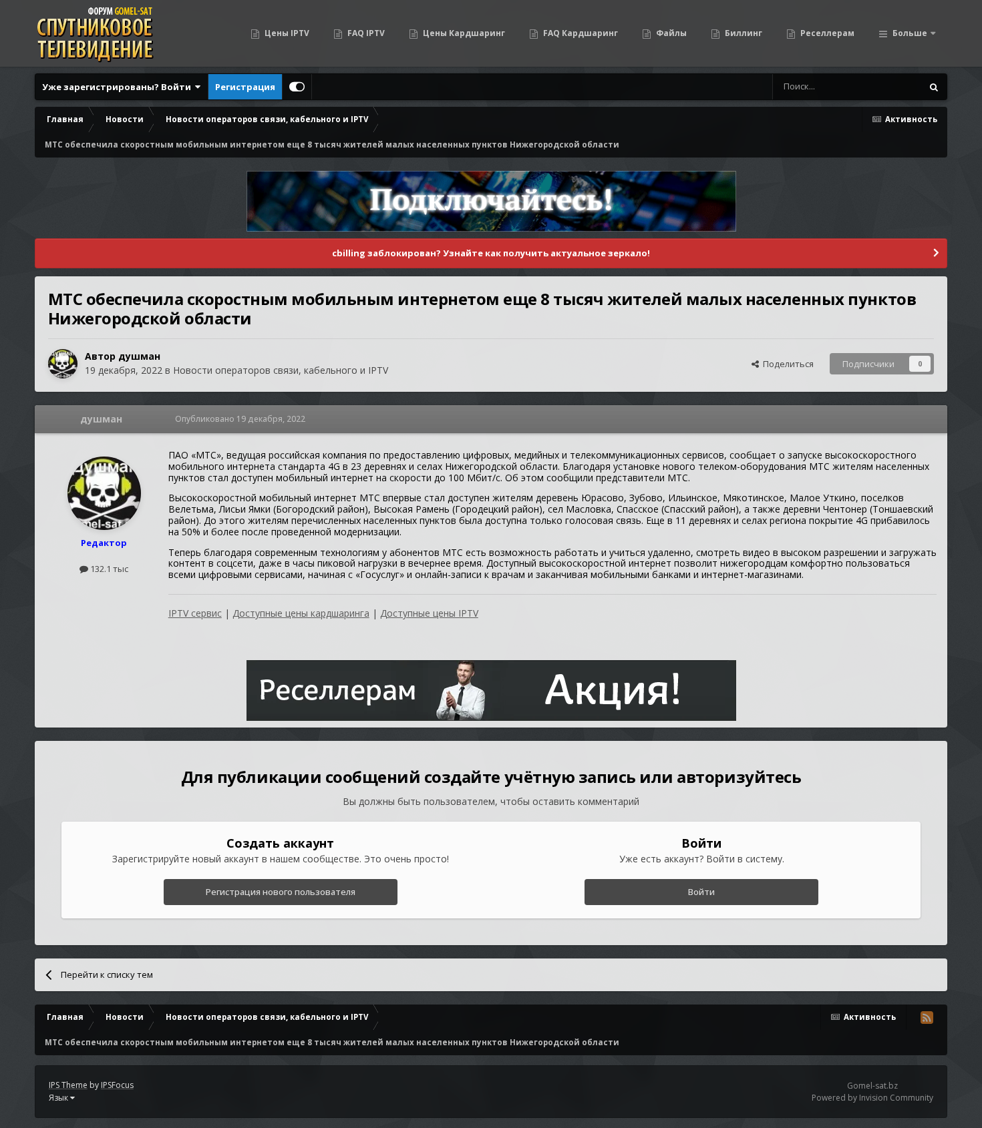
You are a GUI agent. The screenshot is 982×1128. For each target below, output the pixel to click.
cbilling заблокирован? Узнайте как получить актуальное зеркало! (491, 253)
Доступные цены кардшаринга (300, 613)
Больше (909, 33)
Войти (701, 892)
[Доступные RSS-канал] (926, 1017)
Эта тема (886, 86)
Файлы (670, 33)
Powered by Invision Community (872, 1097)
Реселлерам (826, 33)
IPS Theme (68, 1085)
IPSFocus (117, 1085)
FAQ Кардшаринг (579, 33)
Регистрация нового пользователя (280, 892)
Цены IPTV (286, 33)
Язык (59, 1097)
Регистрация (245, 87)
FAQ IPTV (365, 33)
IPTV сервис (195, 613)
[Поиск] (934, 86)
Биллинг (742, 33)
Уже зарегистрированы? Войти (118, 87)
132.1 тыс (108, 569)
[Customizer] (297, 86)
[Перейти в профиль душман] (62, 363)
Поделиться (786, 364)
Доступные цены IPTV (429, 613)
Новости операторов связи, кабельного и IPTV (280, 370)
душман (139, 356)
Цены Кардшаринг (463, 33)
